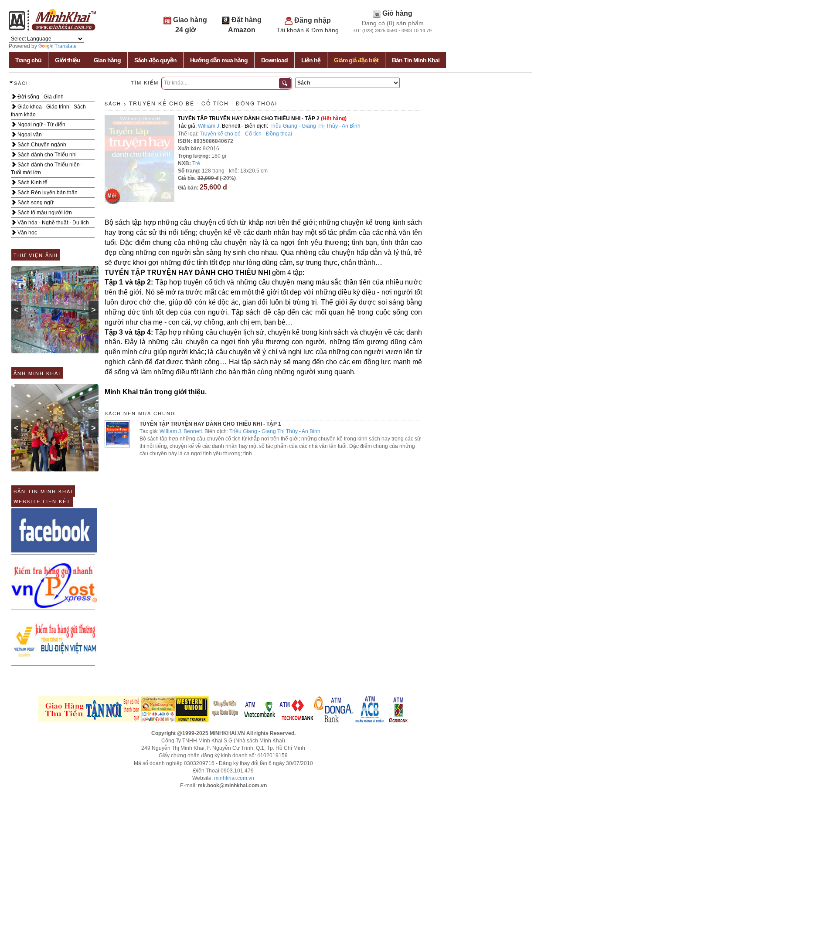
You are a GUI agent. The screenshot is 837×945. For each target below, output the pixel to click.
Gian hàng (107, 60)
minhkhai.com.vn (234, 778)
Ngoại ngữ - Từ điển (40, 125)
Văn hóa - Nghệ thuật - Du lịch (52, 223)
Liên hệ (310, 60)
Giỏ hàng (397, 13)
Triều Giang (283, 126)
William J (208, 126)
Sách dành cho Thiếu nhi (46, 155)
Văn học (26, 233)
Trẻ (196, 163)
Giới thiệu (67, 60)
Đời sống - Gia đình (40, 97)
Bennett (193, 431)
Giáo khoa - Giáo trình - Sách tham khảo (48, 111)
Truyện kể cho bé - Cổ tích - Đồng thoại (203, 103)
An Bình (351, 126)
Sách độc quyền (155, 60)
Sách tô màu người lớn (44, 213)
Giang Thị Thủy (320, 126)
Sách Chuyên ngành (41, 145)
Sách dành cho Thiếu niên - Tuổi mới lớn (47, 169)
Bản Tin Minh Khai (415, 60)
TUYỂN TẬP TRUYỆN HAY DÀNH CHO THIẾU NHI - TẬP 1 (210, 424)
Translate (65, 46)
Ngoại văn (29, 135)
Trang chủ (28, 60)
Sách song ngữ (35, 203)
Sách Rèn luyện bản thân (47, 193)
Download (274, 60)
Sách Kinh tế (32, 183)
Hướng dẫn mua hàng (219, 60)
